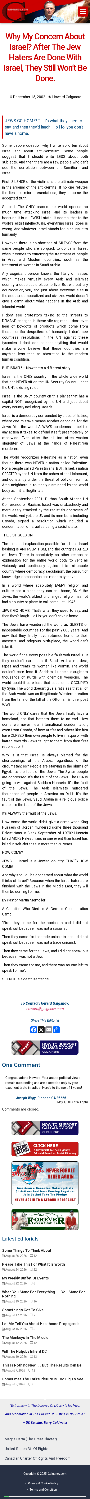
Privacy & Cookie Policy (43, 1483)
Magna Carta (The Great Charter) (31, 1439)
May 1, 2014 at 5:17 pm (72, 1102)
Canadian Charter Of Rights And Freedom (38, 1458)
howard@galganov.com (45, 1009)
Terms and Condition (43, 1489)
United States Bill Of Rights (26, 1449)
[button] (83, 11)
